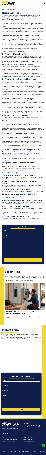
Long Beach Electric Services (28, 439)
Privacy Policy (41, 451)
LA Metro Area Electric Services (9, 441)
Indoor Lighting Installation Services (29, 441)
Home (3, 9)
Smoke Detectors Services (8, 437)
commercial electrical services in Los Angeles (17, 145)
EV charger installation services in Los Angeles (31, 129)
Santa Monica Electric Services (28, 437)
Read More (8, 320)
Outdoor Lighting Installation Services (10, 439)
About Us (36, 451)
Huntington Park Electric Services (9, 442)
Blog (24, 442)
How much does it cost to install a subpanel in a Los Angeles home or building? (24, 312)
